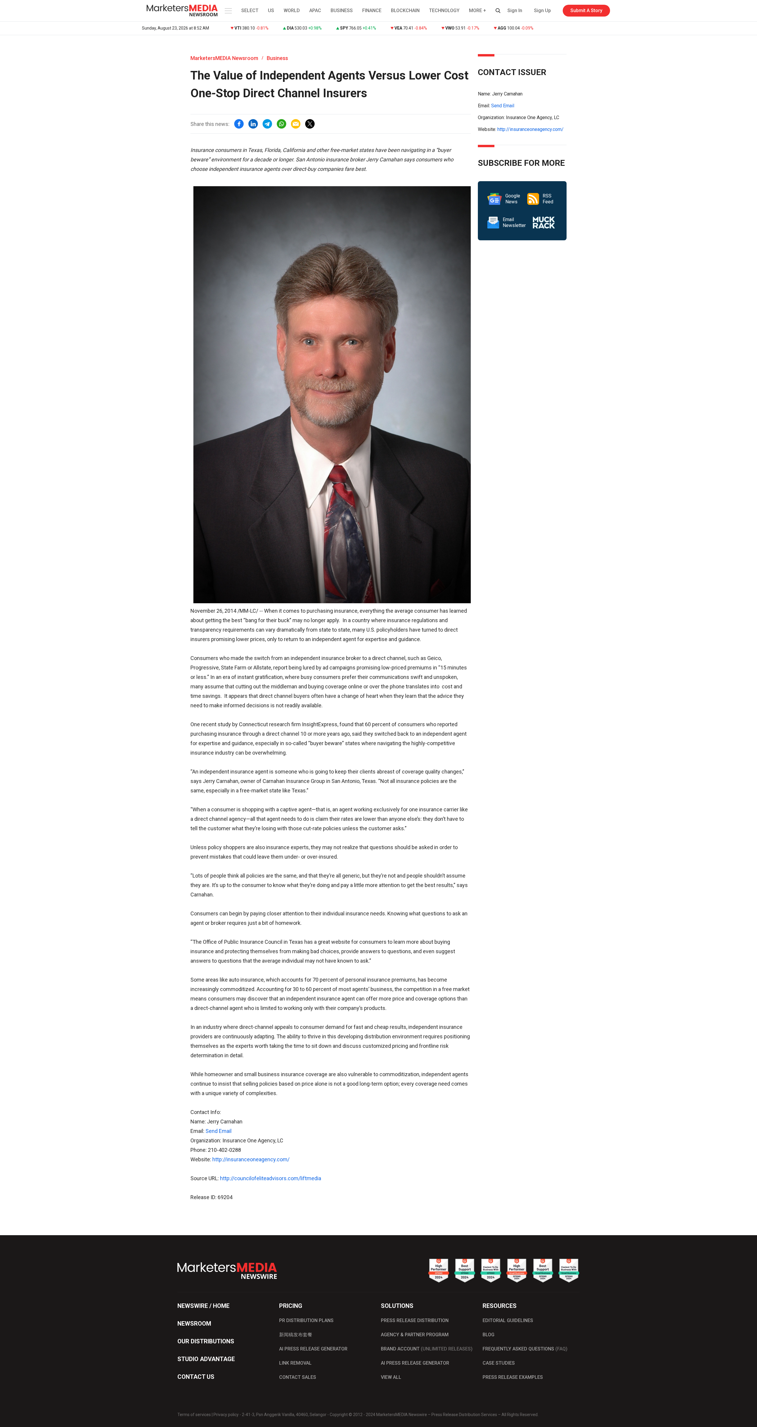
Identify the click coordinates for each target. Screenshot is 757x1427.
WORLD (292, 10)
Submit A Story (586, 10)
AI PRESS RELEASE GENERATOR (313, 1349)
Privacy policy (226, 1414)
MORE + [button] (477, 10)
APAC (315, 10)
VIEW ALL (391, 1377)
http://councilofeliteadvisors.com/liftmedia (270, 1178)
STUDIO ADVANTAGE (206, 1359)
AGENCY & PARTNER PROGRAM (415, 1334)
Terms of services (194, 1414)
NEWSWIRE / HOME (203, 1305)
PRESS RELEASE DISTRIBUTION (415, 1320)
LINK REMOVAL (295, 1363)
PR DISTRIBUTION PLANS (306, 1320)
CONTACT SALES (297, 1377)
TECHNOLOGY (444, 10)
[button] (228, 10)
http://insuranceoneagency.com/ (250, 1159)
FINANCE (371, 10)
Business (277, 58)
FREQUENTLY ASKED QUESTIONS (525, 1349)
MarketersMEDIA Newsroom (224, 58)
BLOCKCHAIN (405, 10)
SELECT (249, 10)
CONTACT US (195, 1376)
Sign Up (542, 10)
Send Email (219, 1131)
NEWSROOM (194, 1323)
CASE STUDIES (499, 1363)
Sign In (514, 10)
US (271, 10)
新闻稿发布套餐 (295, 1334)
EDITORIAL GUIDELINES (508, 1320)
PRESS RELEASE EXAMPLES (513, 1377)
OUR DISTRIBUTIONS (205, 1341)
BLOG (488, 1334)
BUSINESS (342, 10)
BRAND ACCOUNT (427, 1349)
